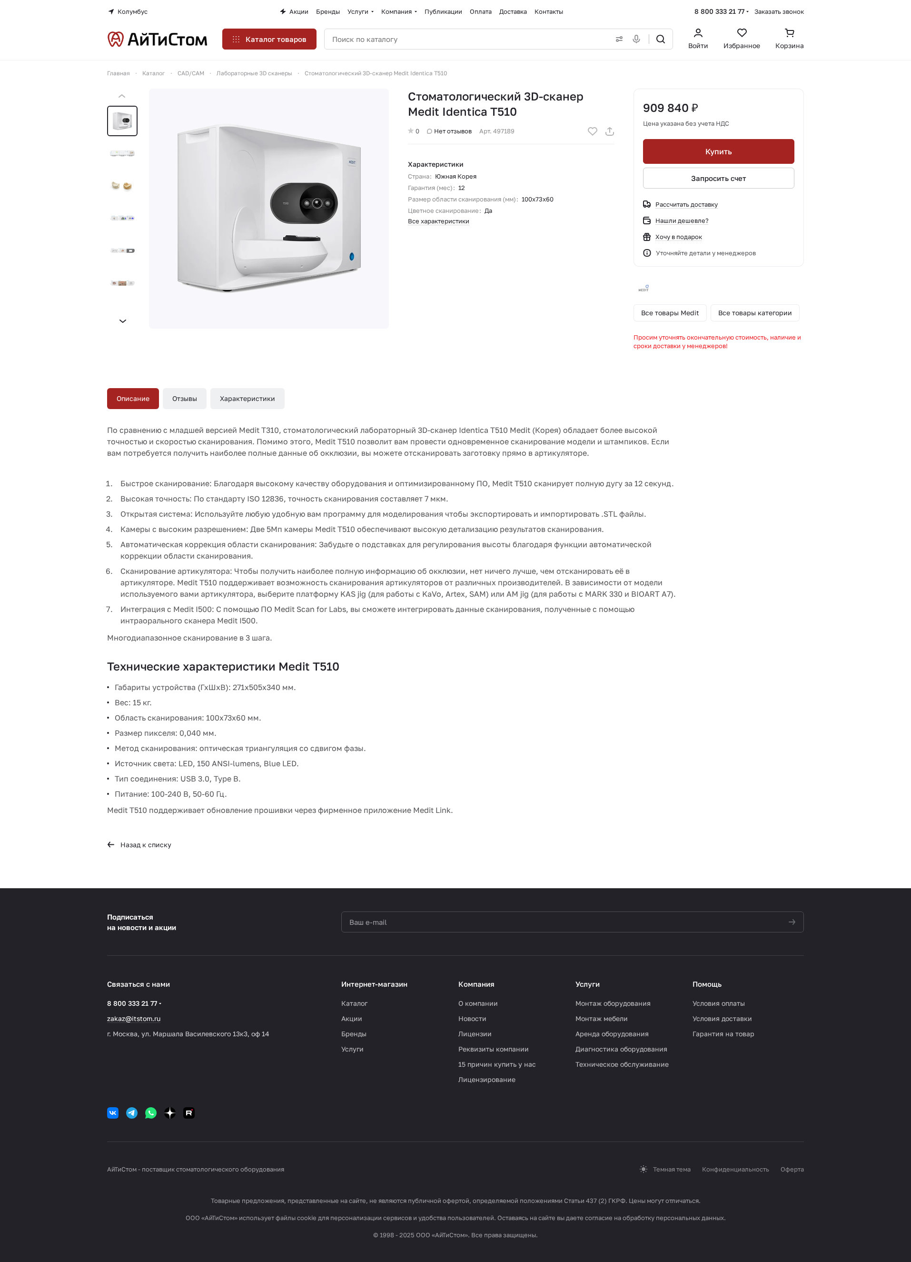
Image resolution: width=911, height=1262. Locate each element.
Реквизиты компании (493, 1049)
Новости (472, 1018)
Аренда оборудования (612, 1034)
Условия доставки (722, 1018)
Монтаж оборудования (613, 1003)
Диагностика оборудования (621, 1049)
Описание (133, 398)
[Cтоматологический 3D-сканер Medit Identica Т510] (269, 209)
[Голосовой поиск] (638, 39)
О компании (478, 1003)
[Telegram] (132, 1113)
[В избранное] (592, 131)
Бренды (353, 1034)
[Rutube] (189, 1113)
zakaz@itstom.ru (133, 1018)
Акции (351, 1018)
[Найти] (661, 39)
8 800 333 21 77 (719, 11)
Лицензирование (486, 1079)
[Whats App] (151, 1113)
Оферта (792, 1169)
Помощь (707, 984)
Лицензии (475, 1034)
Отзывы (184, 398)
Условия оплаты (719, 1003)
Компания (476, 984)
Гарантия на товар (723, 1034)
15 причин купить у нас (497, 1064)
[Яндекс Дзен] (170, 1113)
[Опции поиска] (617, 39)
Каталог (354, 1003)
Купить (718, 151)
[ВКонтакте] (113, 1113)
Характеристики (247, 398)
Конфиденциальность (735, 1169)
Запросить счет (718, 178)
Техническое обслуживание (622, 1064)
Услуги (352, 1049)
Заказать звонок (779, 11)
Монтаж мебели (601, 1018)
